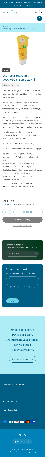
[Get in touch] (35, 11)
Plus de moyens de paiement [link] (22, 226)
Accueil (7, 26)
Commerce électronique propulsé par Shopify (23, 452)
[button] (4, 11)
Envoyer (11, 301)
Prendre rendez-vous (20, 359)
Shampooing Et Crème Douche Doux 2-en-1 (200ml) (18, 29)
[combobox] (22, 18)
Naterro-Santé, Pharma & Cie (24, 449)
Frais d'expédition (8, 204)
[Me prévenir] (36, 254)
